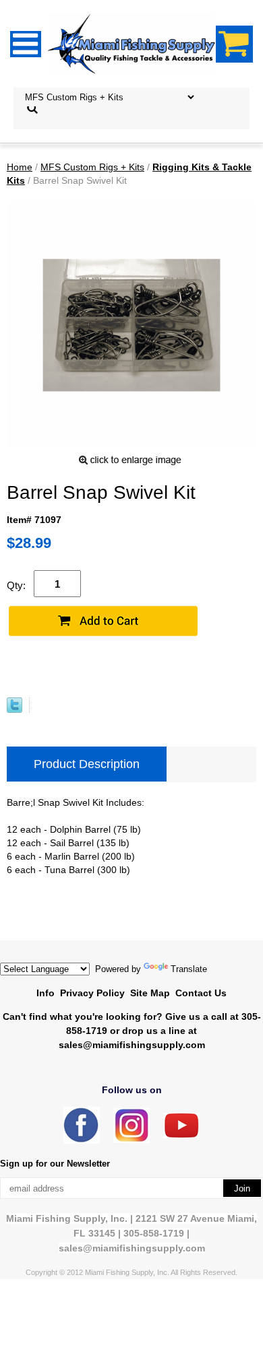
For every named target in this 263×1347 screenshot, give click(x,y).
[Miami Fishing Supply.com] (181, 1135)
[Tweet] (14, 709)
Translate (189, 969)
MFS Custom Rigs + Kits (92, 167)
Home (19, 167)
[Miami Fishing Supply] (81, 1141)
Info (45, 993)
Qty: (16, 585)
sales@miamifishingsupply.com (132, 1044)
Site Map (150, 993)
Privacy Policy (92, 993)
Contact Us (201, 993)
